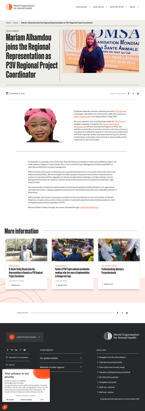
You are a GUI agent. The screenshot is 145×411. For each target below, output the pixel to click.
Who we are (81, 7)
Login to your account (26, 337)
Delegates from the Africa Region (112, 357)
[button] (4, 407)
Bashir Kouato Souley (82, 116)
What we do (98, 7)
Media (132, 7)
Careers (11, 365)
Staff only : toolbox (106, 392)
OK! (42, 400)
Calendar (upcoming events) (110, 362)
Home (8, 22)
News (15, 22)
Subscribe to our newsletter (18, 357)
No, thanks (10, 400)
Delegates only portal (107, 382)
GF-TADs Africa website (108, 377)
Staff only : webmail (107, 387)
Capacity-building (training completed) (114, 372)
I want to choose (26, 400)
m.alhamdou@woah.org (88, 207)
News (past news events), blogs (112, 367)
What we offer (117, 7)
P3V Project (119, 111)
